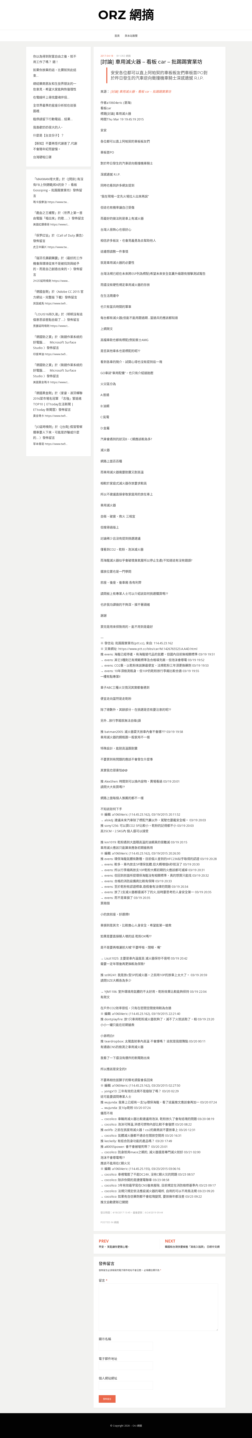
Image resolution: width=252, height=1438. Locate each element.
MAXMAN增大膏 (47, 179)
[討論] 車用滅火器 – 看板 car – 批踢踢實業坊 (141, 91)
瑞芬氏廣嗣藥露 (47, 258)
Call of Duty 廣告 (70, 235)
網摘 (116, 1222)
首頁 (117, 35)
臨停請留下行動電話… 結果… (53, 119)
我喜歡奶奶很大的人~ (48, 127)
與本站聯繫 (131, 35)
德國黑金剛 (44, 393)
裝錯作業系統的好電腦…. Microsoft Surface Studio (57, 342)
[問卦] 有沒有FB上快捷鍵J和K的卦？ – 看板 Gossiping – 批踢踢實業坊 (58, 184)
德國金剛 (42, 292)
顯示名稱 (105, 1339)
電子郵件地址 (108, 1359)
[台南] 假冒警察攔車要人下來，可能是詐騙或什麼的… (57, 432)
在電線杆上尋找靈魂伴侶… (51, 97)
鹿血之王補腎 (45, 213)
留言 (103, 1280)
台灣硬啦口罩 (42, 157)
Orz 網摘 (126, 14)
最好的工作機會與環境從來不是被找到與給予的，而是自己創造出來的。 (57, 263)
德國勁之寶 (44, 337)
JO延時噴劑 (44, 427)
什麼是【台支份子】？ (48, 135)
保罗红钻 (42, 235)
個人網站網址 (108, 1378)
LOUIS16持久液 (47, 314)
